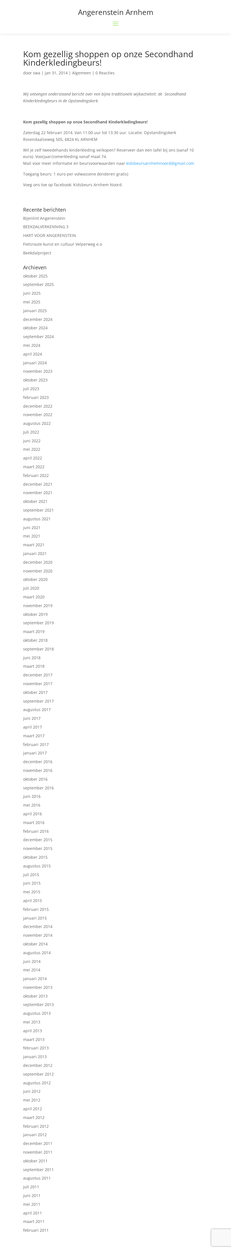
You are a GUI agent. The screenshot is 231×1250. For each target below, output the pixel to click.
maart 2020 (34, 597)
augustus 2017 (37, 709)
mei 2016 (31, 805)
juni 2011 (32, 1195)
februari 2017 (36, 744)
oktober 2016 (35, 779)
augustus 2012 (37, 1082)
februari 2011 (36, 1230)
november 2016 (37, 770)
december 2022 (37, 406)
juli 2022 (31, 432)
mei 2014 (31, 970)
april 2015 (32, 900)
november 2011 (37, 1152)
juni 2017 (32, 718)
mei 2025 (31, 302)
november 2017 (37, 683)
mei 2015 (31, 891)
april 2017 (32, 727)
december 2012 (37, 1065)
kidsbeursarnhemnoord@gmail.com (160, 163)
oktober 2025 (35, 276)
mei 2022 (31, 449)
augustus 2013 (37, 1013)
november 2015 (37, 848)
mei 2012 (31, 1100)
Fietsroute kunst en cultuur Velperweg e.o (62, 244)
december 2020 (37, 562)
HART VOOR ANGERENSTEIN (49, 235)
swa (36, 73)
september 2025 (38, 284)
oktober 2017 (35, 692)
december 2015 (37, 839)
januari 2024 (35, 362)
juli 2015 (31, 874)
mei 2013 (31, 1022)
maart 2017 (34, 735)
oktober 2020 (35, 579)
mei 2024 (31, 345)
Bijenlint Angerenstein (44, 218)
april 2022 (32, 458)
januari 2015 (35, 918)
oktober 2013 (35, 996)
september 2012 (38, 1074)
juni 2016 (32, 796)
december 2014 (37, 926)
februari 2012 (36, 1126)
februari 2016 (36, 831)
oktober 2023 (35, 380)
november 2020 (37, 571)
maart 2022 (34, 466)
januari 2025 (35, 310)
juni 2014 (32, 961)
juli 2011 (31, 1186)
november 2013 (37, 987)
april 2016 (32, 813)
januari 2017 (35, 753)
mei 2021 (31, 536)
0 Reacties (105, 73)
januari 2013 (35, 1056)
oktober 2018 (35, 640)
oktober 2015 (35, 857)
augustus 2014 (37, 952)
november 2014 (37, 935)
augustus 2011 (37, 1178)
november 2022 (37, 414)
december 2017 (37, 675)
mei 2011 (31, 1204)
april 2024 (32, 354)
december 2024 (37, 319)
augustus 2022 (37, 423)
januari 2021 (35, 553)
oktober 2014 (35, 944)
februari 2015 (36, 909)
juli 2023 (31, 388)
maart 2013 (34, 1039)
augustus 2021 (37, 518)
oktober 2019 (35, 614)
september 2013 (38, 1004)
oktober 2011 (35, 1161)
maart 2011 (34, 1221)
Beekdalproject (37, 253)
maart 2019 (34, 631)
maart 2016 (34, 822)
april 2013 (32, 1030)
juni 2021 (32, 527)
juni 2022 (32, 440)
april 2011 (32, 1213)
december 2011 (37, 1143)
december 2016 (37, 761)
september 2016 (38, 788)
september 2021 (38, 510)
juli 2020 (31, 588)
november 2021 (37, 492)
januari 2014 (35, 978)
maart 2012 (34, 1117)
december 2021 (37, 484)
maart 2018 (34, 666)
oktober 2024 (35, 327)
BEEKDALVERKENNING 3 (45, 226)
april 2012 (32, 1108)
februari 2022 (36, 475)
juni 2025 (32, 293)
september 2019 (38, 622)
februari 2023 (36, 397)
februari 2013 (36, 1048)
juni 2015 (32, 883)
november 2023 (37, 371)
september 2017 (38, 701)
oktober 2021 (35, 501)
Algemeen (81, 73)
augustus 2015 (37, 866)
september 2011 (38, 1169)
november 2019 (37, 605)
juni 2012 (32, 1091)
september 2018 (38, 649)
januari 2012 (35, 1134)
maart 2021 (34, 544)
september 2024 (38, 336)
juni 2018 (32, 657)
